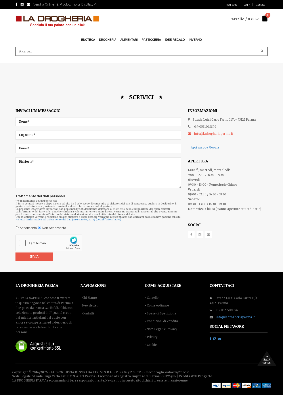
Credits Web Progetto (195, 376)
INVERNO (195, 39)
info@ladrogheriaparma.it (235, 317)
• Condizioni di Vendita (161, 321)
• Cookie (151, 345)
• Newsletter (89, 305)
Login (246, 4)
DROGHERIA (107, 39)
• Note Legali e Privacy (161, 329)
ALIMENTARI (129, 39)
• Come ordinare (157, 305)
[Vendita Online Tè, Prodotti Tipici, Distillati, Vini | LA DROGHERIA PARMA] (57, 21)
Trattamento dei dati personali (40, 196)
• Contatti (87, 313)
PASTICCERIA (151, 39)
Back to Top (266, 358)
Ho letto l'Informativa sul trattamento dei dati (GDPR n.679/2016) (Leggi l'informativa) (68, 219)
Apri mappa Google (204, 147)
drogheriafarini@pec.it (171, 372)
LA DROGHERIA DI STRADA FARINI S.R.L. (82, 372)
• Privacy (151, 337)
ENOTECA (88, 39)
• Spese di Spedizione (160, 313)
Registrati (231, 4)
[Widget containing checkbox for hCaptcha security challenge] (48, 243)
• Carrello (152, 298)
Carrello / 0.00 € (244, 19)
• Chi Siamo (88, 298)
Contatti (260, 4)
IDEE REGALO (175, 39)
